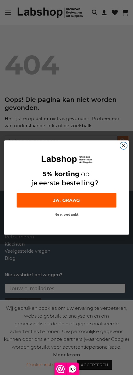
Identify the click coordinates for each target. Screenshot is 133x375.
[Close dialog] (123, 146)
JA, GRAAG (66, 200)
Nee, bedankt (66, 215)
